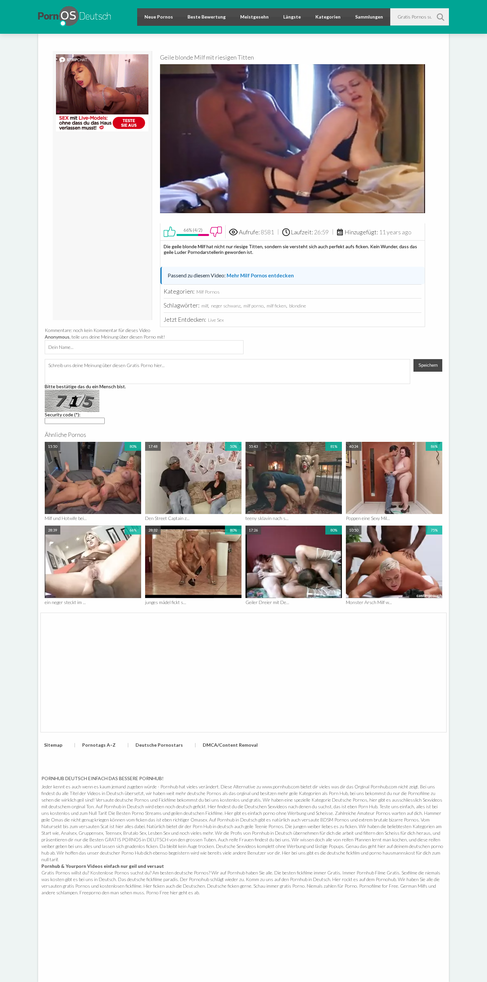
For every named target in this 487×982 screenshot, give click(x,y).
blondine (297, 305)
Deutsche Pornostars (159, 745)
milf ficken (276, 305)
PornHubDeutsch (74, 15)
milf (204, 305)
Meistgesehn (254, 17)
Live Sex (216, 320)
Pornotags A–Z (99, 745)
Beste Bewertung (207, 17)
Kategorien (328, 17)
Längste (292, 17)
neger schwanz (226, 305)
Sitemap (53, 745)
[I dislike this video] (216, 231)
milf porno (254, 305)
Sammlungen (369, 17)
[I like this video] (170, 231)
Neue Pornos (158, 17)
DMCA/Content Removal (230, 745)
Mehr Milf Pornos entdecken (260, 275)
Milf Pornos (208, 292)
